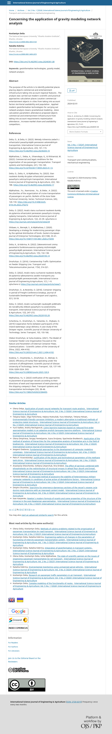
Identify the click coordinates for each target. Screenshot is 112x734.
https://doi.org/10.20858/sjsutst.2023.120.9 (29, 372)
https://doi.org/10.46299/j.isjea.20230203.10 (29, 151)
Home (11, 10)
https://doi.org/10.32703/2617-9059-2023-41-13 (31, 168)
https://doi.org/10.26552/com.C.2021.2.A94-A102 (31, 352)
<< (10, 509)
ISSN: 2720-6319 (74, 701)
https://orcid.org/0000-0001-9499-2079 (23, 54)
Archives (20, 10)
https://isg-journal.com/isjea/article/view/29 (29, 222)
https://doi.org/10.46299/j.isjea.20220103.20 (29, 315)
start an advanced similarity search (38, 515)
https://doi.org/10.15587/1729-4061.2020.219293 (31, 239)
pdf (72, 90)
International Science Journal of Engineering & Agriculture (39, 2)
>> (34, 509)
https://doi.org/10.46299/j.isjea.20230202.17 (33, 185)
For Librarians (13, 651)
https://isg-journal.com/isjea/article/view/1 (41, 284)
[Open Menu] (9, 2)
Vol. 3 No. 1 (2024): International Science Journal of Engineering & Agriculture (59, 10)
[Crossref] (18, 622)
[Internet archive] (26, 690)
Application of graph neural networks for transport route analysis (55, 408)
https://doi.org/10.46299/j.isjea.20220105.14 (29, 256)
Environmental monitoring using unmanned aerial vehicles (56, 567)
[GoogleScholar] (18, 614)
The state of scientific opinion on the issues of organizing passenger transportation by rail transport (56, 557)
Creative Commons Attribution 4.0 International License (83, 194)
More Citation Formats (78, 131)
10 (29, 509)
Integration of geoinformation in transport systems (68, 548)
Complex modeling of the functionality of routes (51, 583)
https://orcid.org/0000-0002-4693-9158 (23, 42)
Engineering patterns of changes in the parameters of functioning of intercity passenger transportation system (54, 538)
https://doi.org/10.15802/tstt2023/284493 (28, 392)
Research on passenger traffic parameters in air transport (56, 575)
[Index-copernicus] (18, 631)
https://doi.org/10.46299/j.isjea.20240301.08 (34, 61)
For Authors (13, 646)
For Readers (13, 642)
